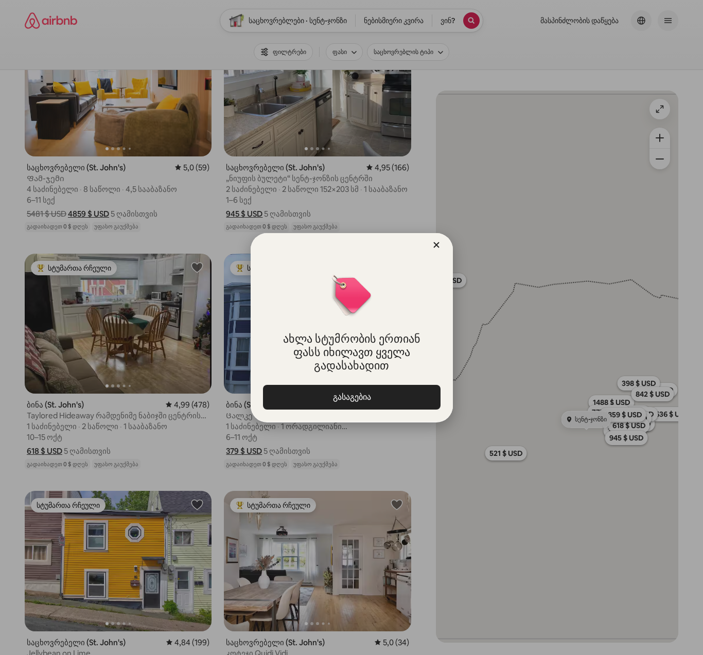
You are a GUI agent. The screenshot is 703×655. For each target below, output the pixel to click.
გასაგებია (351, 397)
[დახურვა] (436, 245)
